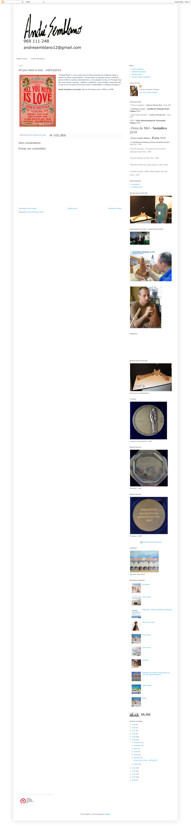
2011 (134, 774)
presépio (145, 660)
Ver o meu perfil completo (148, 92)
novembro (137, 745)
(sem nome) (146, 597)
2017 (134, 731)
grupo (144, 698)
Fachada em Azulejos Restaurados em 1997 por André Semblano (156, 673)
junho (136, 752)
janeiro (136, 764)
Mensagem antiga (114, 208)
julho (136, 749)
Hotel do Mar (146, 685)
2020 (134, 725)
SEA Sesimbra (137, 74)
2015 (134, 737)
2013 (134, 768)
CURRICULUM (137, 187)
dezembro (137, 742)
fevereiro (137, 758)
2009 (134, 780)
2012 (134, 771)
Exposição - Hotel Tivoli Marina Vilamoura (157, 610)
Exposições (136, 184)
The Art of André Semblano (141, 77)
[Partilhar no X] (59, 135)
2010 (134, 777)
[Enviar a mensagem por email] (55, 135)
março (136, 755)
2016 (134, 734)
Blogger (107, 814)
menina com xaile (148, 622)
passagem (146, 584)
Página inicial (21, 59)
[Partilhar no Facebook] (62, 135)
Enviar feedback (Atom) (35, 212)
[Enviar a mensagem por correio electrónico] (50, 135)
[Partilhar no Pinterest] (64, 135)
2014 (134, 740)
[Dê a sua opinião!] (57, 135)
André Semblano (38, 59)
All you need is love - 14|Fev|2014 (145, 760)
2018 (134, 728)
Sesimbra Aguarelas (139, 72)
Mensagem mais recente (28, 208)
